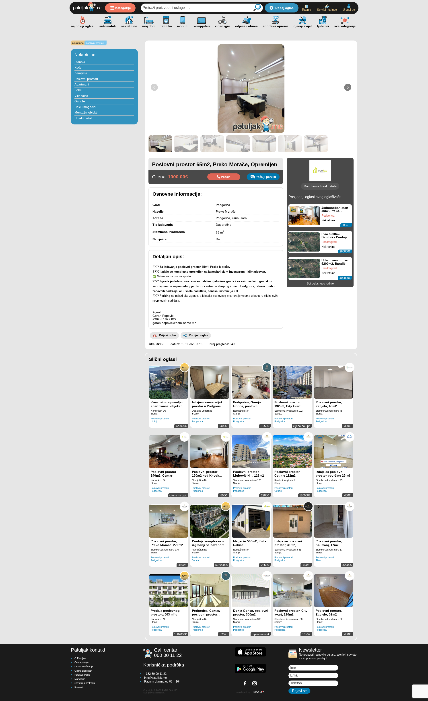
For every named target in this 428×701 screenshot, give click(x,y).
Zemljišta (80, 73)
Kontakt (78, 687)
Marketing (79, 679)
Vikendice (81, 96)
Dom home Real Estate (320, 186)
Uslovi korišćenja (83, 666)
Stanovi (79, 62)
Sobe (78, 90)
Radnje (306, 9)
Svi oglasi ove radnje (320, 283)
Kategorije (123, 8)
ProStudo (257, 692)
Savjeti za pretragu (84, 683)
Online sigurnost (83, 670)
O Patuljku (80, 658)
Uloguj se (349, 9)
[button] (347, 87)
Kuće (78, 67)
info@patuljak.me (155, 677)
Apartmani (81, 84)
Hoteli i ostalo (83, 118)
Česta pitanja (81, 662)
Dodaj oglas (284, 8)
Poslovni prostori (86, 79)
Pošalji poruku (266, 177)
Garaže (79, 101)
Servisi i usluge (327, 9)
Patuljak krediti (82, 674)
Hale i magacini (85, 107)
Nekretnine (84, 54)
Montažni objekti (85, 112)
